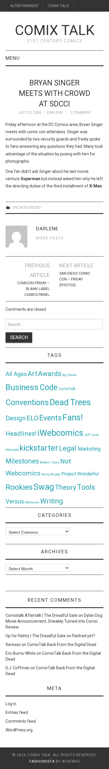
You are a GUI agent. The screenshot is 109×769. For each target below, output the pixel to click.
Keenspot (12, 450)
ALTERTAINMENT (24, 5)
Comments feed (21, 721)
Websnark (32, 502)
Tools (86, 487)
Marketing (89, 449)
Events (50, 417)
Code (49, 387)
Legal (68, 448)
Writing (51, 501)
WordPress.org (19, 730)
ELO (32, 418)
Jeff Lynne (91, 435)
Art (32, 374)
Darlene (55, 112)
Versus (15, 501)
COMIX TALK (58, 5)
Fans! (72, 417)
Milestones (22, 461)
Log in (11, 703)
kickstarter (38, 448)
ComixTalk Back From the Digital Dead (61, 644)
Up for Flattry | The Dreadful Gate (36, 635)
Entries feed (17, 712)
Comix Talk (54, 30)
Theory (65, 487)
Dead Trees (70, 402)
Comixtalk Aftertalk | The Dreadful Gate (42, 615)
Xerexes (13, 644)
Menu (13, 58)
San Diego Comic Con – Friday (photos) (74, 279)
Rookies (19, 486)
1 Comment (80, 112)
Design (16, 418)
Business (22, 387)
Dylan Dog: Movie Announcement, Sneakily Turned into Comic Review (54, 621)
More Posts (50, 238)
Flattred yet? (83, 635)
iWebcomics (60, 433)
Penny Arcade (50, 474)
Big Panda (69, 375)
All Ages (16, 374)
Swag (43, 487)
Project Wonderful (80, 474)
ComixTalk (66, 389)
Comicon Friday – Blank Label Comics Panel (33, 289)
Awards (49, 374)
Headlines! (21, 433)
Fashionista (42, 761)
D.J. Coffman (18, 668)
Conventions (27, 402)
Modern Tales (49, 462)
